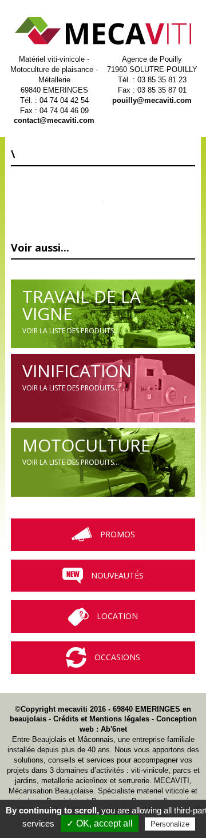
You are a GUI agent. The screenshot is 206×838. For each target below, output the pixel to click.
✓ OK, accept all (99, 823)
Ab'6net (114, 729)
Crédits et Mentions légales (101, 719)
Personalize (169, 824)
